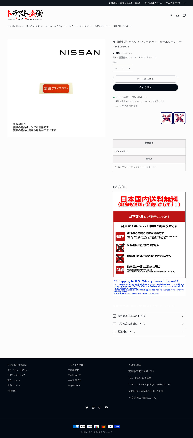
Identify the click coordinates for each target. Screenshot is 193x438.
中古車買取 (73, 370)
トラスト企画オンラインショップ (99, 432)
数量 (115, 62)
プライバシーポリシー (18, 370)
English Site (74, 385)
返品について (14, 385)
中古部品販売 (74, 375)
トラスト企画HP (76, 365)
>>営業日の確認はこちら (142, 397)
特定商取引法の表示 (17, 365)
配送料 (122, 57)
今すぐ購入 (145, 87)
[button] (15, 26)
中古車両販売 (74, 380)
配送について (14, 380)
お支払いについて (16, 375)
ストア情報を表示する (127, 106)
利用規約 (11, 391)
